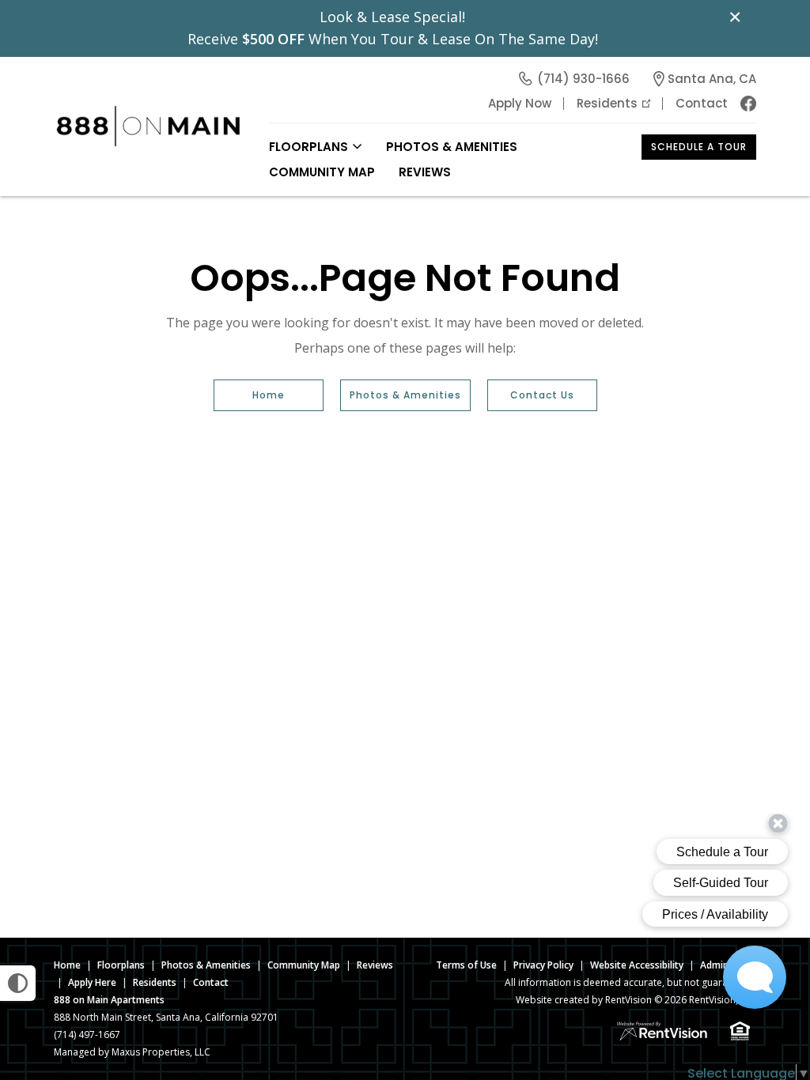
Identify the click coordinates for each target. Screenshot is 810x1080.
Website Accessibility (636, 965)
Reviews (425, 172)
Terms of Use (466, 965)
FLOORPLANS (308, 146)
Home (268, 395)
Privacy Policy (543, 965)
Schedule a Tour (699, 146)
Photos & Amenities (451, 146)
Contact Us (542, 395)
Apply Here (92, 982)
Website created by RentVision (584, 999)
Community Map (322, 172)
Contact (702, 103)
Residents (607, 103)
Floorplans (121, 965)
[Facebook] (748, 103)
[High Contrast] (18, 983)
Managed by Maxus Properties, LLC (132, 1052)
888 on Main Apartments (109, 999)
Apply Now (519, 103)
